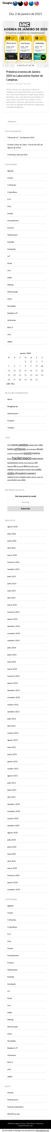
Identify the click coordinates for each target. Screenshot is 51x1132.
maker (9, 277)
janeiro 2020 (12, 882)
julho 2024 (11, 648)
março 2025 (12, 605)
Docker (10, 213)
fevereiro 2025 (13, 612)
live (25, 466)
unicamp (14, 480)
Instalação (11, 249)
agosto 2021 (12, 776)
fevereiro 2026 (13, 562)
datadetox (33, 449)
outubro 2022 (12, 733)
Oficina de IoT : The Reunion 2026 (20, 137)
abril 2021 (11, 797)
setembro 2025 (13, 569)
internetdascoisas (29, 463)
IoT (8, 256)
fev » (13, 383)
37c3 (9, 445)
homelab (10, 242)
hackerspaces (37, 458)
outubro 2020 (12, 818)
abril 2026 (11, 548)
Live (9, 270)
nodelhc (38, 469)
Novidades (11, 306)
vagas (19, 480)
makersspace (34, 466)
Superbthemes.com (25, 1125)
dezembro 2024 (13, 626)
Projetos (10, 421)
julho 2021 (11, 783)
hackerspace (21, 458)
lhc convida (20, 466)
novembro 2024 (13, 633)
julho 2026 (11, 534)
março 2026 (12, 555)
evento (28, 453)
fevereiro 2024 (13, 676)
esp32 (21, 453)
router (28, 477)
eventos (36, 453)
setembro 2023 (13, 712)
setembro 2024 (13, 640)
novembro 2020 (13, 811)
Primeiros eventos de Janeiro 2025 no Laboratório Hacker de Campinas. (24, 75)
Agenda (10, 171)
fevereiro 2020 (13, 875)
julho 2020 (11, 840)
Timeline (10, 428)
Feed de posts (12, 1100)
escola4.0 (16, 453)
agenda (14, 444)
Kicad (9, 263)
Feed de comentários (15, 1107)
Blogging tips (13, 406)
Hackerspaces (12, 413)
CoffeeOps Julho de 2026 (17, 155)
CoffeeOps (11, 185)
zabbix (9, 342)
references (11, 320)
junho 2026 (11, 541)
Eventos (10, 228)
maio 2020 (11, 854)
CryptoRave (12, 192)
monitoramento (19, 469)
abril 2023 (11, 726)
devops (40, 449)
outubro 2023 (12, 704)
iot (36, 462)
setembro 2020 (13, 825)
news (33, 469)
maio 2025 (11, 591)
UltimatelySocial (42, 1130)
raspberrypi (11, 477)
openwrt (31, 473)
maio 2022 (11, 747)
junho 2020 (11, 847)
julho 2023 (11, 719)
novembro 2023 (13, 697)
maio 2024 (11, 662)
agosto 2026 (12, 526)
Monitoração (12, 292)
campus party (33, 445)
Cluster (10, 178)
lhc (15, 466)
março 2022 (12, 754)
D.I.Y (9, 199)
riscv (17, 477)
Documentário (13, 220)
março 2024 (12, 669)
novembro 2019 (13, 889)
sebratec (34, 477)
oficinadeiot (20, 473)
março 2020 (12, 868)
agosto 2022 (12, 740)
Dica (9, 206)
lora (28, 466)
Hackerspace (12, 235)
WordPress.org (13, 1114)
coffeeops (20, 448)
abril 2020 (11, 861)
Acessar (10, 1092)
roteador (23, 477)
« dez (8, 383)
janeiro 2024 (12, 683)
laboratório (10, 466)
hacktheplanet (12, 463)
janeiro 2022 (12, 761)
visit (9, 334)
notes (9, 299)
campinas (23, 444)
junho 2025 (11, 583)
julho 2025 (11, 576)
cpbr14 (28, 449)
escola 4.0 (10, 453)
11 (42, 366)
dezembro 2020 (13, 804)
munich (28, 469)
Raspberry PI (12, 313)
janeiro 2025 (12, 619)
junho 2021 (11, 790)
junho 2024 (11, 655)
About (9, 399)
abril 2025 (11, 598)
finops (9, 459)
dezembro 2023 (13, 690)
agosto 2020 (12, 832)
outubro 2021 (12, 768)
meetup (10, 469)
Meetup (10, 285)
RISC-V (10, 327)
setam (39, 477)
